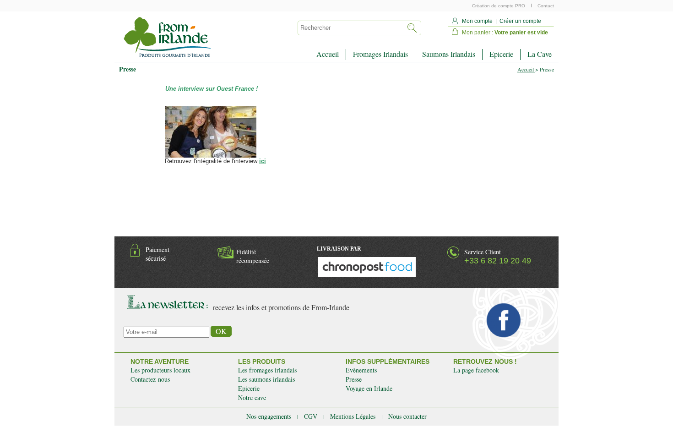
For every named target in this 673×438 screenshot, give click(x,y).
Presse (354, 379)
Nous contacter (407, 416)
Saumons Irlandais (448, 54)
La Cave (539, 54)
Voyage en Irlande (369, 388)
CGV (311, 416)
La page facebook (476, 370)
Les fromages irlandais (267, 370)
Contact (545, 5)
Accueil (327, 54)
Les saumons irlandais (266, 379)
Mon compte (477, 21)
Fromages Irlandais (380, 54)
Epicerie (501, 54)
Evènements (361, 370)
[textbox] (349, 28)
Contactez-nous (150, 379)
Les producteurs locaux (160, 370)
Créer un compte (520, 21)
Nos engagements (269, 416)
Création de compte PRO (499, 5)
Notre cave (252, 397)
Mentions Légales (353, 416)
